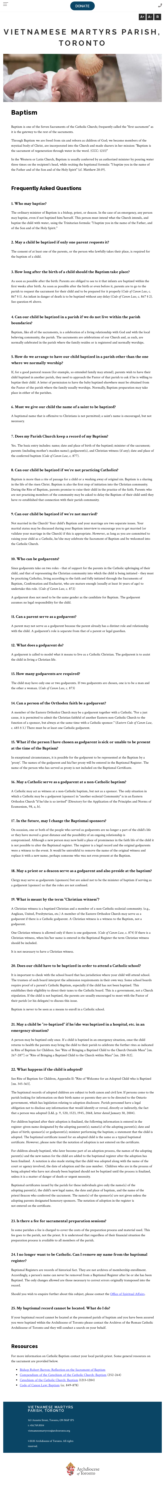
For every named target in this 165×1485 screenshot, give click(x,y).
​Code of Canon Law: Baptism (40, 1385)
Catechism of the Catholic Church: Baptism (49, 1380)
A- (150, 17)
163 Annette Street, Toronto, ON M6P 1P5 (51, 1420)
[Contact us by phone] (160, 5)
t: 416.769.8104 (36, 1425)
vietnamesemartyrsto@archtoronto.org (49, 1430)
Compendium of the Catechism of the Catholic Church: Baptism (63, 1375)
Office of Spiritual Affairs (127, 1294)
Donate (82, 6)
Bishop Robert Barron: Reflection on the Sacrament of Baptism (62, 1370)
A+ (142, 17)
